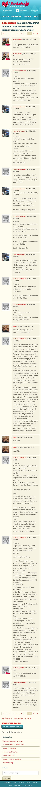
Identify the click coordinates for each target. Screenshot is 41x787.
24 (21, 33)
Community (16, 16)
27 (34, 33)
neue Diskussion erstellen (12, 727)
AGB (10, 785)
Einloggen (34, 11)
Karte (28, 782)
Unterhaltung (8, 23)
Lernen (27, 16)
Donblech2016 (17, 39)
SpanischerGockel (19, 107)
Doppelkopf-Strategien (12, 759)
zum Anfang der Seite (22, 718)
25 (25, 33)
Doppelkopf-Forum (10, 723)
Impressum (28, 785)
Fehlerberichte (8, 756)
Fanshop (21, 782)
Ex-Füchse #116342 (19, 71)
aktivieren (23, 11)
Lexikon (35, 782)
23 (17, 33)
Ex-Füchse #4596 (18, 668)
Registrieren (7, 11)
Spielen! (5, 16)
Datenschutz (18, 785)
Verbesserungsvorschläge (13, 741)
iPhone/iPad (7, 782)
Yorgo (15, 326)
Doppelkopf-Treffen (10, 752)
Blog (14, 782)
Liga (36, 16)
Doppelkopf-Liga (9, 748)
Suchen (7, 778)
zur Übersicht (6, 718)
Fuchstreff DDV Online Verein (14, 745)
